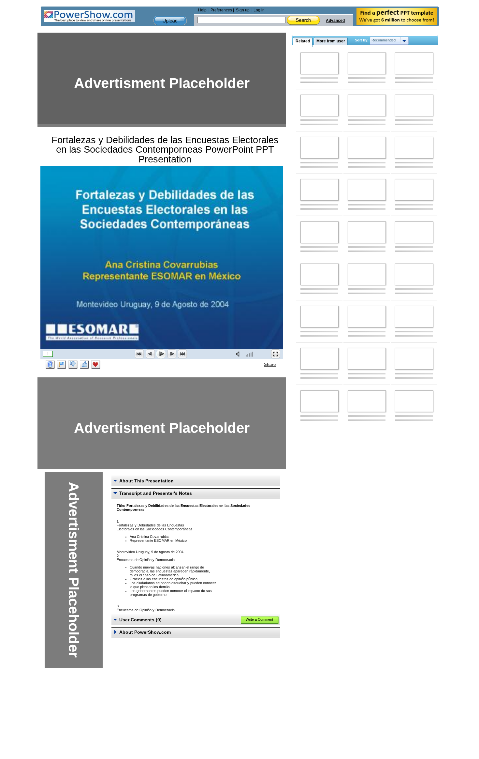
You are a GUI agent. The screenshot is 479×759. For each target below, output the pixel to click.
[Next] (172, 354)
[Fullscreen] (276, 354)
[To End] (182, 354)
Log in (259, 10)
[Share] (260, 364)
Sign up (243, 10)
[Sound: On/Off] (239, 354)
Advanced (335, 20)
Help (202, 10)
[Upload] (170, 20)
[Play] (161, 354)
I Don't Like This (73, 364)
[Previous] (150, 354)
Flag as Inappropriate (61, 364)
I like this (84, 364)
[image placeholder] (319, 63)
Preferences (221, 10)
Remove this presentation (50, 364)
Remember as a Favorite (95, 364)
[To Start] (139, 354)
